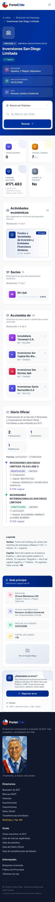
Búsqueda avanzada (12, 865)
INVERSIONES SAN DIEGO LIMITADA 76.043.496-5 (25, 464)
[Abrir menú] (49, 5)
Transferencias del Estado (15, 815)
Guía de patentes (11, 842)
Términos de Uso (10, 874)
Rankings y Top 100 (12, 820)
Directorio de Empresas (27, 17)
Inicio (8, 17)
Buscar (26, 123)
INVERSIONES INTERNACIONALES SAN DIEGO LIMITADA (28, 498)
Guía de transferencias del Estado (19, 851)
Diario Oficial (8, 811)
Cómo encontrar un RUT (14, 834)
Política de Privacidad (13, 869)
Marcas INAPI (9, 794)
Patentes (6, 798)
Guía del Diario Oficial (13, 847)
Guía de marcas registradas (16, 838)
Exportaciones (9, 802)
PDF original (18, 489)
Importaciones (9, 807)
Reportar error (29, 693)
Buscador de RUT (11, 789)
